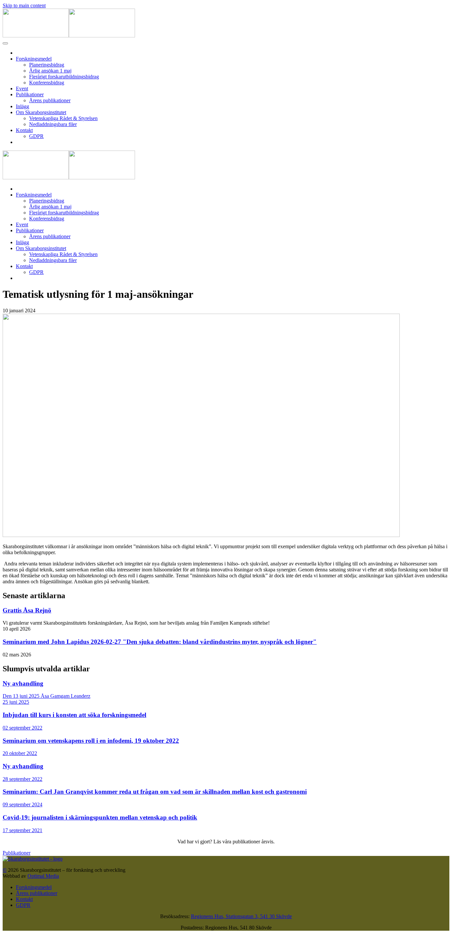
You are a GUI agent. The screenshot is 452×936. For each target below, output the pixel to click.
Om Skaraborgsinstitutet (41, 112)
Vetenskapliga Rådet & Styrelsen (63, 118)
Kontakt (24, 130)
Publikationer (30, 94)
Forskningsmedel (34, 59)
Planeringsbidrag (46, 64)
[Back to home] (69, 35)
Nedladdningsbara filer (53, 124)
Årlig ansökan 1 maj (50, 70)
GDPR (36, 136)
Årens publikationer (49, 100)
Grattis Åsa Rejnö (27, 610)
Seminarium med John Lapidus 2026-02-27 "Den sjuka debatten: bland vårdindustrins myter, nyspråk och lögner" (160, 641)
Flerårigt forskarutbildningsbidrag (64, 76)
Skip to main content (24, 5)
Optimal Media (43, 876)
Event (22, 88)
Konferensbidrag (46, 82)
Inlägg (22, 106)
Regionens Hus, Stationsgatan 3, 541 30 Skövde (241, 916)
